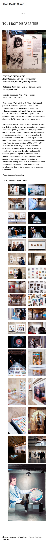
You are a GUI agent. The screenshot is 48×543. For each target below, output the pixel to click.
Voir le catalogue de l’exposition (14, 180)
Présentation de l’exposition (13, 175)
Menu (23, 14)
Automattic (6, 539)
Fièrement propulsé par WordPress (14, 537)
